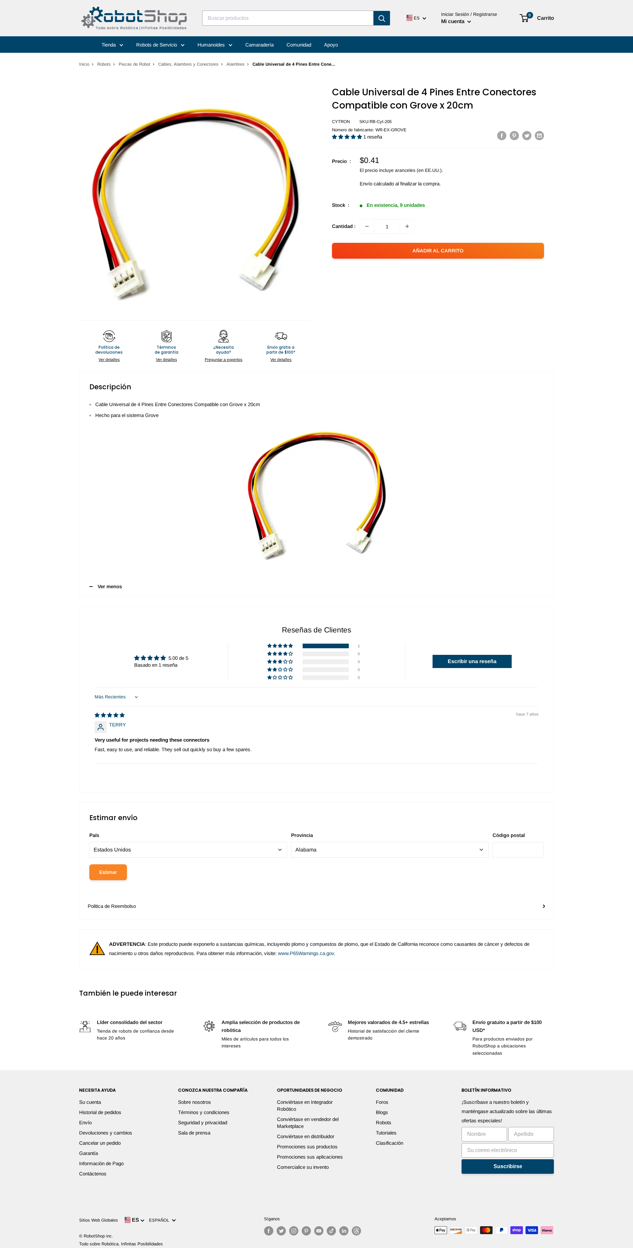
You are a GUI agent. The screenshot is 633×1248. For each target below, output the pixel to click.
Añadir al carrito (438, 250)
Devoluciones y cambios (105, 1133)
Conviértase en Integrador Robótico (305, 1105)
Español (160, 1220)
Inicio (84, 64)
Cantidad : (344, 226)
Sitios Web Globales (98, 1220)
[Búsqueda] (382, 18)
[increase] (407, 226)
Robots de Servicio (157, 45)
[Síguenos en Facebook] (268, 1230)
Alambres (235, 64)
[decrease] (367, 226)
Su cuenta (90, 1102)
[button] (347, 137)
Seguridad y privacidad (202, 1122)
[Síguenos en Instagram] (293, 1230)
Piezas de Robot (134, 64)
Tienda (109, 45)
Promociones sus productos (307, 1146)
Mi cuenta (453, 21)
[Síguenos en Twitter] (281, 1230)
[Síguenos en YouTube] (318, 1230)
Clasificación (389, 1143)
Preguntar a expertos (223, 359)
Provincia (302, 835)
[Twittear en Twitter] (526, 135)
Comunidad (298, 45)
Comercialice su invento (303, 1167)
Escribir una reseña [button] (472, 661)
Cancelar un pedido (100, 1143)
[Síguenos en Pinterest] (306, 1230)
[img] (110, 715)
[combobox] (288, 18)
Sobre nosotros (194, 1102)
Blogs (382, 1112)
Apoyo (331, 45)
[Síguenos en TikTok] (331, 1230)
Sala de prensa (194, 1133)
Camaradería (259, 45)
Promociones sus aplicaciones (310, 1157)
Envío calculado (377, 183)
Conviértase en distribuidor (305, 1136)
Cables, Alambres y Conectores (188, 64)
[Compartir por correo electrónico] (539, 135)
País (94, 835)
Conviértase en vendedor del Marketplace (308, 1122)
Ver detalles (109, 359)
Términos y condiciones (203, 1112)
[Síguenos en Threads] (356, 1230)
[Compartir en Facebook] (501, 135)
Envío (85, 1122)
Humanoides (211, 45)
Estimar (108, 872)
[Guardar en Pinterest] (514, 135)
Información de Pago (101, 1163)
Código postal (509, 835)
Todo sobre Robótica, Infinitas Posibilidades (121, 1243)
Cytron (341, 121)
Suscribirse (508, 1166)
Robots (104, 64)
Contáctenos (92, 1173)
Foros (382, 1102)
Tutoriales (386, 1133)
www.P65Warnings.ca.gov (306, 953)
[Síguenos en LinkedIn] (343, 1230)
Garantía (88, 1153)
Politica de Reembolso (112, 906)
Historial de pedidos (100, 1112)
